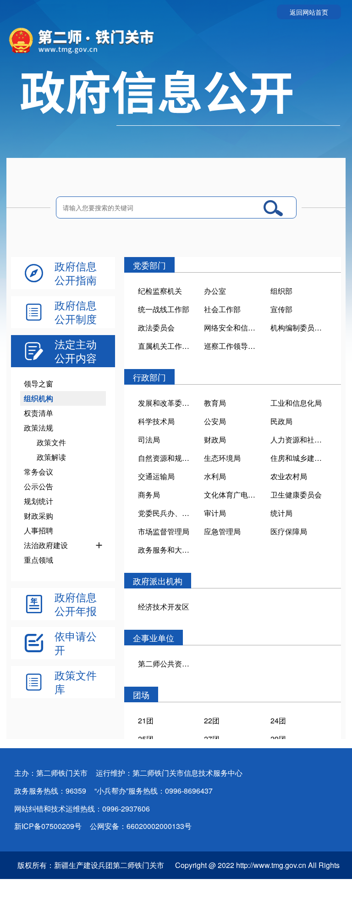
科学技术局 (156, 421)
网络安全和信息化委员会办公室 (232, 327)
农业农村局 (288, 476)
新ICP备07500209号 (48, 826)
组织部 (281, 291)
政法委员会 (156, 327)
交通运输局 (156, 476)
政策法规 (38, 427)
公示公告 (38, 486)
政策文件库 (76, 682)
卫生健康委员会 (296, 494)
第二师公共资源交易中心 (166, 663)
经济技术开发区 (163, 606)
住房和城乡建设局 (298, 458)
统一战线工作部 (163, 309)
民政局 (281, 421)
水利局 (215, 476)
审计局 (215, 513)
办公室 (215, 291)
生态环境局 (222, 458)
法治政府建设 (46, 545)
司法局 (149, 439)
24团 (278, 720)
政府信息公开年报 (76, 604)
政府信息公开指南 (76, 273)
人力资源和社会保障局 (298, 439)
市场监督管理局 (163, 531)
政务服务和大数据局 (166, 549)
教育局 (215, 403)
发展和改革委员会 (166, 403)
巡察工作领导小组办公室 (232, 346)
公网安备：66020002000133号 (141, 826)
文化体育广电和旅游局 (232, 494)
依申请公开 (76, 643)
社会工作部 (222, 309)
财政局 (215, 439)
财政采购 (38, 515)
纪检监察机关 (160, 291)
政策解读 (51, 457)
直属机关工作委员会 (166, 346)
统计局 (281, 513)
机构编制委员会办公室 (298, 327)
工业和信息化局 (296, 403)
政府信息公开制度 (76, 312)
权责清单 (38, 413)
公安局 (215, 421)
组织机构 (38, 398)
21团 (146, 720)
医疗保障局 (288, 531)
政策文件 (51, 442)
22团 (212, 720)
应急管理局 (222, 531)
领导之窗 (38, 383)
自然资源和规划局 (166, 458)
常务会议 (38, 471)
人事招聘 (38, 530)
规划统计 (38, 501)
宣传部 (281, 309)
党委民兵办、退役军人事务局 (166, 513)
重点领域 (38, 559)
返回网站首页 (309, 12)
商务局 (149, 494)
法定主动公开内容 (76, 351)
